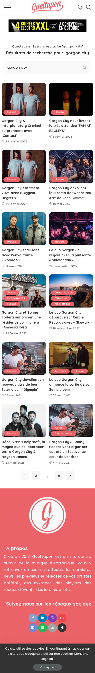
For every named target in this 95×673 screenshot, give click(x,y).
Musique (61, 298)
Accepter (47, 667)
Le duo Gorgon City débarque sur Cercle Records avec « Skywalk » (70, 317)
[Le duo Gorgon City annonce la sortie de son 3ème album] (71, 358)
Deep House (64, 292)
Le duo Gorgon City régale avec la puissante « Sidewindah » (70, 255)
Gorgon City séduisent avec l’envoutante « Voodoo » (20, 255)
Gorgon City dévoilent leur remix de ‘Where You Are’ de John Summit (70, 193)
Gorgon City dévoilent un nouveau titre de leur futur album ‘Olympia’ (23, 384)
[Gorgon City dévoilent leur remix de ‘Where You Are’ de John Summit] (71, 166)
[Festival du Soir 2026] (47, 27)
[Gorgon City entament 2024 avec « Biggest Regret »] (24, 166)
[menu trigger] (8, 7)
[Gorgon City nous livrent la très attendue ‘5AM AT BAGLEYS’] (71, 99)
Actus (11, 292)
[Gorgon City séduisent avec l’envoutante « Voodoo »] (24, 228)
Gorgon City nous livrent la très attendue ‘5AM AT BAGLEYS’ (70, 126)
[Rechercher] (88, 7)
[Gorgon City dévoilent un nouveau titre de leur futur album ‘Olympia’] (24, 358)
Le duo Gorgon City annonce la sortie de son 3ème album (70, 384)
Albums (60, 371)
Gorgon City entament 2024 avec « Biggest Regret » (20, 193)
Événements (16, 298)
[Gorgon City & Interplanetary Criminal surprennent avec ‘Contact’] (24, 99)
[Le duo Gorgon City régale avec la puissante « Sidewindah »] (71, 228)
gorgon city (72, 46)
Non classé (62, 304)
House (12, 112)
